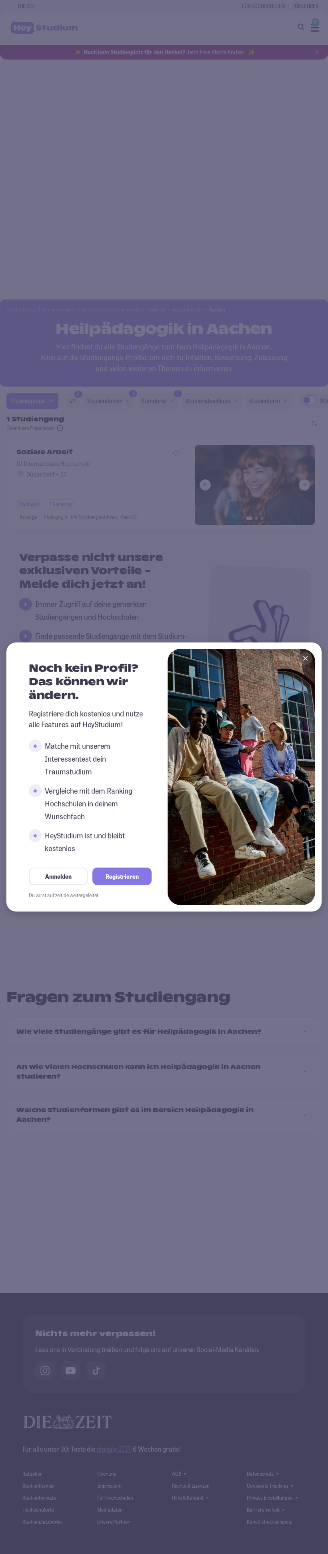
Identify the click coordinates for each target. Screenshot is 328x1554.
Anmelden (58, 876)
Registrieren (122, 876)
